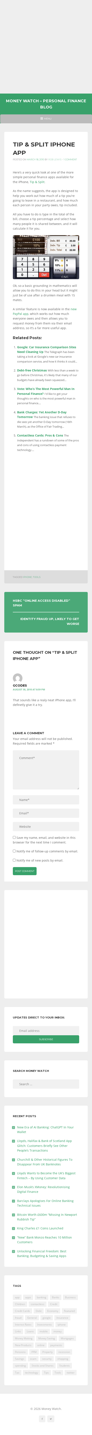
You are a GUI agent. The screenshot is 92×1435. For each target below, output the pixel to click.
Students (64, 1365)
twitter (70, 1372)
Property (47, 1352)
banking (41, 1297)
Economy (52, 1311)
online (41, 1345)
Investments (44, 1324)
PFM (34, 1352)
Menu (46, 120)
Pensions (20, 1352)
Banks (55, 1297)
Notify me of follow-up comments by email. (47, 851)
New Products (23, 1345)
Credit (53, 1304)
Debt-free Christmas (32, 370)
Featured (69, 1311)
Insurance (62, 1318)
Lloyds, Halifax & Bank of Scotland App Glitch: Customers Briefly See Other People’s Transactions (44, 1145)
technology (31, 1372)
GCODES (20, 685)
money (57, 1331)
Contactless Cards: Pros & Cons (40, 435)
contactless (37, 1304)
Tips (46, 1372)
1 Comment (70, 159)
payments (56, 1345)
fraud (18, 1318)
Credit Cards (22, 1311)
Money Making (24, 1338)
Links (18, 1331)
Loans (30, 1331)
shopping (62, 1359)
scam (33, 1359)
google (47, 1318)
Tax (17, 1372)
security (47, 1359)
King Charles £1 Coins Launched (40, 1228)
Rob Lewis (54, 159)
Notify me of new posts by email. (39, 860)
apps (28, 1297)
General (32, 1318)
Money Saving (46, 1338)
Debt (39, 1311)
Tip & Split (37, 182)
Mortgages (67, 1338)
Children (20, 1304)
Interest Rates (23, 1324)
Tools (36, 577)
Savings (19, 1359)
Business (70, 1297)
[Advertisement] (46, 46)
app (17, 1297)
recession (64, 1352)
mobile (44, 1331)
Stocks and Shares (42, 1365)
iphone (27, 577)
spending (20, 1365)
